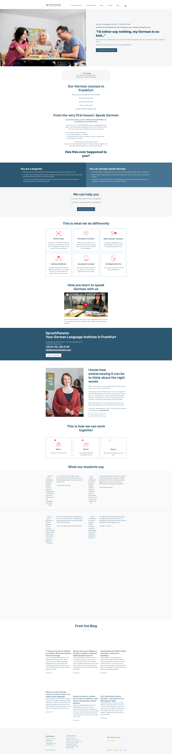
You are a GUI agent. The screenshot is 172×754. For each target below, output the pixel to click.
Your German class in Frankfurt (106, 50)
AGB (121, 750)
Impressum (109, 750)
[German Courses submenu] (83, 5)
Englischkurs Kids (69, 747)
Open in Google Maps (53, 355)
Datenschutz (115, 750)
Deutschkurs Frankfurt (70, 738)
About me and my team (96, 415)
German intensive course (86, 101)
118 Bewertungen (115, 737)
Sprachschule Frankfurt (50, 738)
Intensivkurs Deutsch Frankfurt (72, 739)
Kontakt (124, 750)
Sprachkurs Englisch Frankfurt (72, 746)
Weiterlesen (49, 672)
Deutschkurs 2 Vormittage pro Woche (74, 741)
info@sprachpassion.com (58, 350)
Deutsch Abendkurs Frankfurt (72, 742)
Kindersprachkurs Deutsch (71, 744)
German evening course (86, 98)
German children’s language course (86, 108)
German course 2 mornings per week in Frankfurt (86, 94)
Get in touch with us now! (86, 209)
